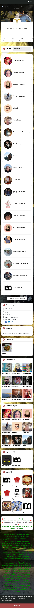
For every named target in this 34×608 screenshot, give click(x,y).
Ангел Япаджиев (19, 96)
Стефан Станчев (18, 168)
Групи (7, 472)
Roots (15, 156)
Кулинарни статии (24, 562)
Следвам (8, 359)
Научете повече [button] (7, 600)
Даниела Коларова (19, 251)
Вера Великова (18, 60)
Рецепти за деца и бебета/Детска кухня (19, 553)
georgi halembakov (19, 192)
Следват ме (9, 405)
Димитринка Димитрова (21, 132)
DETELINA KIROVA (19, 84)
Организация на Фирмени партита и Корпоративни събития (15, 581)
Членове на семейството (18, 49)
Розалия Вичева (18, 72)
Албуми (8, 339)
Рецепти (26, 534)
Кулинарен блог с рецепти (13, 534)
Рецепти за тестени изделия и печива (17, 550)
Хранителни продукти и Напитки (17, 536)
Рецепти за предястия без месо (12, 543)
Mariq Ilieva (17, 120)
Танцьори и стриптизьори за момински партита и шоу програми (16, 572)
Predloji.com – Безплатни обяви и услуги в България (17, 590)
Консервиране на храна (13, 556)
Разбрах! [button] (17, 605)
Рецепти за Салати (17, 540)
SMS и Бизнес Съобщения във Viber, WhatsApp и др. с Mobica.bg (17, 568)
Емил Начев (17, 180)
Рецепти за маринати (10, 562)
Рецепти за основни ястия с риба (14, 549)
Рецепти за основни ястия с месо (20, 547)
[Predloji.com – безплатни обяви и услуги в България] (17, 7)
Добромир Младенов (20, 263)
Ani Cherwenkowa (19, 144)
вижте (18, 528)
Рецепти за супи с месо (21, 541)
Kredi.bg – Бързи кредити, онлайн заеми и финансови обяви (17, 586)
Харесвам (9, 452)
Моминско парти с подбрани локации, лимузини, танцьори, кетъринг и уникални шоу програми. (17, 576)
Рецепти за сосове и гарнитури (20, 560)
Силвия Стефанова (19, 203)
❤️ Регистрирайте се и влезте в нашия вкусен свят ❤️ (17, 523)
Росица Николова (19, 215)
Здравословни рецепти (17, 553)
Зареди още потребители (17, 298)
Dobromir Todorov (17, 28)
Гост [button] (30, 1)
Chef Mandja (17, 287)
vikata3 (15, 108)
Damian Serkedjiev (19, 239)
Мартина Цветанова (20, 275)
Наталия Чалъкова (19, 227)
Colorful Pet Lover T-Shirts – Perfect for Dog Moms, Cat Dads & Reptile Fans (18, 583)
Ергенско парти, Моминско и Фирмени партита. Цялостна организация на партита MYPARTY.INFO (17, 565)
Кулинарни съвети (12, 538)
